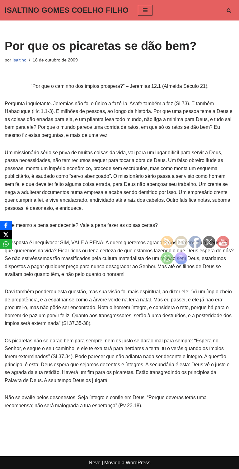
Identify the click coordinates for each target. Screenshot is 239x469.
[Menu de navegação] (145, 10)
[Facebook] (6, 225)
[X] (6, 234)
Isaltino (19, 59)
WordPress (138, 462)
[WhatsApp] (6, 244)
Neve (95, 462)
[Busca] (229, 10)
